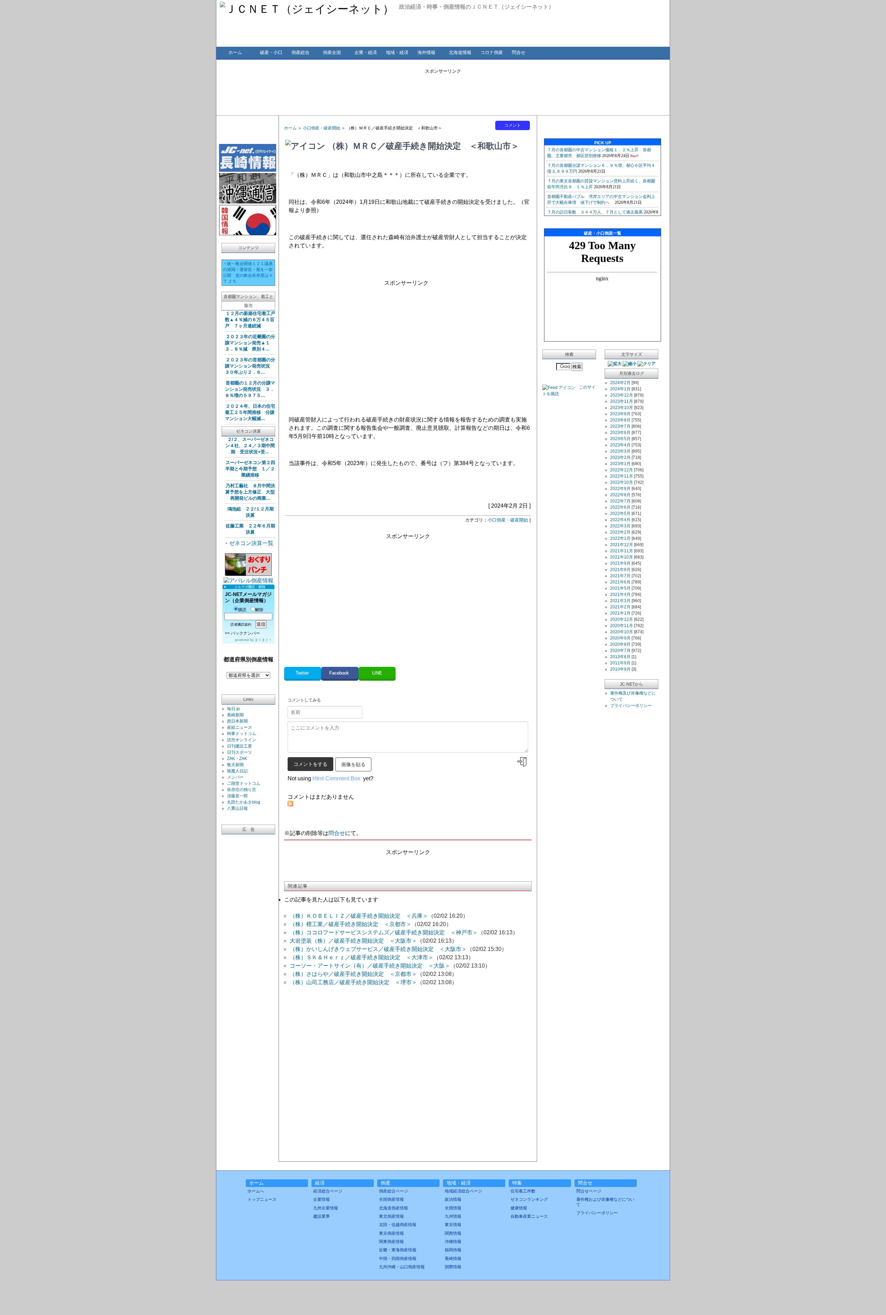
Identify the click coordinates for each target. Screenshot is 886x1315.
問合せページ (588, 1191)
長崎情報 (453, 1258)
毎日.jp (233, 708)
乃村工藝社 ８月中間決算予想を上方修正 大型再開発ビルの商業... (250, 492)
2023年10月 (621, 407)
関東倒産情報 (391, 1241)
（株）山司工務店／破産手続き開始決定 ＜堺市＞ (353, 982)
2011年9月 (620, 663)
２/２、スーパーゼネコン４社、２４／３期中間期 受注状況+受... (250, 445)
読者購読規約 (240, 624)
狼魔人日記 (237, 771)
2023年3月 (620, 451)
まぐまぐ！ (263, 640)
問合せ (518, 52)
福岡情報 (453, 1250)
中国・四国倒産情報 (397, 1258)
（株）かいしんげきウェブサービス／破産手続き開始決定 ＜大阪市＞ (378, 949)
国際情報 (453, 1266)
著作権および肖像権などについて (605, 1202)
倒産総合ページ (393, 1191)
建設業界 (321, 1216)
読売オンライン (241, 739)
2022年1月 (620, 538)
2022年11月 (621, 476)
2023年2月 (620, 457)
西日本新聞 (237, 721)
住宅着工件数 (522, 1191)
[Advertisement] (443, 90)
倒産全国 (332, 52)
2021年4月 (620, 594)
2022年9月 (620, 488)
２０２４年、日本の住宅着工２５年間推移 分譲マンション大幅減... (250, 412)
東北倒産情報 (391, 1216)
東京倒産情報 (391, 1233)
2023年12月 (621, 395)
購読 (242, 609)
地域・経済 (397, 52)
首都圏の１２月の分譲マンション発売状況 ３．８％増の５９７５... (250, 389)
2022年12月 (621, 470)
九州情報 (453, 1216)
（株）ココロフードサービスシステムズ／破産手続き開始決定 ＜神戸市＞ (384, 932)
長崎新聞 (235, 715)
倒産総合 (300, 52)
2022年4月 (620, 519)
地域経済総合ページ (463, 1191)
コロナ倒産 (491, 52)
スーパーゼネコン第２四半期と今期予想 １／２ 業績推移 (250, 469)
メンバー (235, 777)
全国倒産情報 (391, 1199)
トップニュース (262, 1199)
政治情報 (453, 1199)
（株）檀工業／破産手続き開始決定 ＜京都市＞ (351, 924)
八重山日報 (237, 808)
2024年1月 (620, 389)
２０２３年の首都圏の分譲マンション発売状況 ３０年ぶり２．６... (250, 366)
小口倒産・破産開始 (321, 128)
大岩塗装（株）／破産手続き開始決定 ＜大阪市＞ (353, 941)
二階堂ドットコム (243, 783)
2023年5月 (620, 438)
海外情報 (426, 52)
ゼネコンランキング (529, 1199)
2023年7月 (620, 426)
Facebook (339, 672)
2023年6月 (620, 432)
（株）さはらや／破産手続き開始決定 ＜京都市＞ (353, 974)
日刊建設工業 (239, 746)
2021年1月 (620, 613)
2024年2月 (620, 382)
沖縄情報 (453, 1241)
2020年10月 (621, 631)
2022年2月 (620, 532)
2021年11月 (621, 550)
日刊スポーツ (239, 752)
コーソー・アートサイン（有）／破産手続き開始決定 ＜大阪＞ (370, 966)
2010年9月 (620, 669)
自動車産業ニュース (529, 1216)
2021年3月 (620, 600)
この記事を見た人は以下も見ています (331, 900)
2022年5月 (620, 513)
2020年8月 (620, 644)
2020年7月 (620, 650)
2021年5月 (620, 588)
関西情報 (453, 1233)
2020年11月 (621, 625)
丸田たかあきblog (243, 802)
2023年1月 (620, 463)
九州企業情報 (325, 1208)
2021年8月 (620, 569)
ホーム (235, 52)
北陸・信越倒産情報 (397, 1224)
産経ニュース (239, 727)
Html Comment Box (336, 778)
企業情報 (321, 1199)
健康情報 (518, 1208)
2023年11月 (621, 401)
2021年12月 (621, 544)
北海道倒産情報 (393, 1208)
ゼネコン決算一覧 (251, 543)
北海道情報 (460, 52)
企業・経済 (365, 52)
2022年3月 (620, 526)
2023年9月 (620, 413)
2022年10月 (621, 482)
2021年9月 (620, 563)
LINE (377, 672)
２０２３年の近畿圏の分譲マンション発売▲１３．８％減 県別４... (250, 343)
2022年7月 (620, 501)
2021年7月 (620, 575)
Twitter (303, 672)
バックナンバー (245, 633)
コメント (512, 125)
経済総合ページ (327, 1191)
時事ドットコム (241, 733)
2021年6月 (620, 582)
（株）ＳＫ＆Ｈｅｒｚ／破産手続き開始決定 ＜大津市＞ (362, 957)
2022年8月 (620, 494)
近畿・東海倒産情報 (397, 1250)
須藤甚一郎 (237, 795)
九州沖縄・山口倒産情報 (402, 1266)
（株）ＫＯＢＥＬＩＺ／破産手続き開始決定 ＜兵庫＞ (359, 916)
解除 (259, 609)
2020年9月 (620, 638)
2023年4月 (620, 445)
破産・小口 (271, 52)
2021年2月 (620, 607)
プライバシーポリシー (631, 705)
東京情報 (453, 1224)
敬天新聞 (235, 764)
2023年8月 (620, 420)
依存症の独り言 (241, 789)
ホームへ (255, 1191)
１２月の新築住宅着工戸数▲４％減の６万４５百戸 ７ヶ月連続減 (250, 319)
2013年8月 (620, 656)
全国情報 (453, 1208)
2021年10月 (621, 557)
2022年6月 (620, 507)
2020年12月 (621, 619)
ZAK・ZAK (237, 758)
